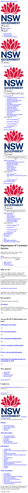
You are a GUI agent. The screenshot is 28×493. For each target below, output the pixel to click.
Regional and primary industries (14, 114)
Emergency (9, 103)
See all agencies (4, 379)
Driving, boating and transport (14, 100)
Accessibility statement (9, 437)
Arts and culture (11, 216)
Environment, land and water (14, 104)
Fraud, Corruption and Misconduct (12, 345)
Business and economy (12, 163)
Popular (3, 422)
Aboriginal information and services (15, 97)
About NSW (10, 214)
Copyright (6, 438)
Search (17, 259)
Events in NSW (11, 217)
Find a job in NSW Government (12, 479)
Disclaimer (6, 440)
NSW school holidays (12, 221)
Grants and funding (11, 107)
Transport (6, 466)
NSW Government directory (11, 443)
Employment (10, 166)
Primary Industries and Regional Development (15, 464)
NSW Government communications (12, 482)
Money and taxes (11, 169)
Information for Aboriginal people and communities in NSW (13, 360)
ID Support (4, 304)
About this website (6, 433)
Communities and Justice (10, 453)
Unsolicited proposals (9, 483)
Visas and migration (12, 115)
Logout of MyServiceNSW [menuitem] (10, 36)
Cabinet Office (7, 449)
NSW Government (6, 470)
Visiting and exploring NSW (14, 218)
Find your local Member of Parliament (13, 476)
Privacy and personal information (11, 352)
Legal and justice (11, 111)
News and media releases (8, 331)
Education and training (12, 101)
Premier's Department (9, 463)
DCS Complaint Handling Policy (11, 338)
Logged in (5, 31)
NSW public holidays (12, 220)
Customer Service (8, 457)
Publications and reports (8, 325)
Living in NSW (8, 96)
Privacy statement (8, 441)
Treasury (6, 467)
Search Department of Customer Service (10, 257)
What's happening (9, 213)
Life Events (10, 113)
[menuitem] (8, 33)
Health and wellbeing (12, 108)
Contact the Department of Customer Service (12, 387)
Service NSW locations (9, 427)
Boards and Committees (9, 477)
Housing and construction (13, 110)
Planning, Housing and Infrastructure (13, 461)
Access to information (9, 436)
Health (5, 460)
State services (7, 428)
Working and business (10, 160)
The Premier (7, 473)
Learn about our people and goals (9, 288)
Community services (12, 98)
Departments (5, 446)
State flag (6, 429)
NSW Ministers (7, 475)
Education (6, 459)
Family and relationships (13, 105)
